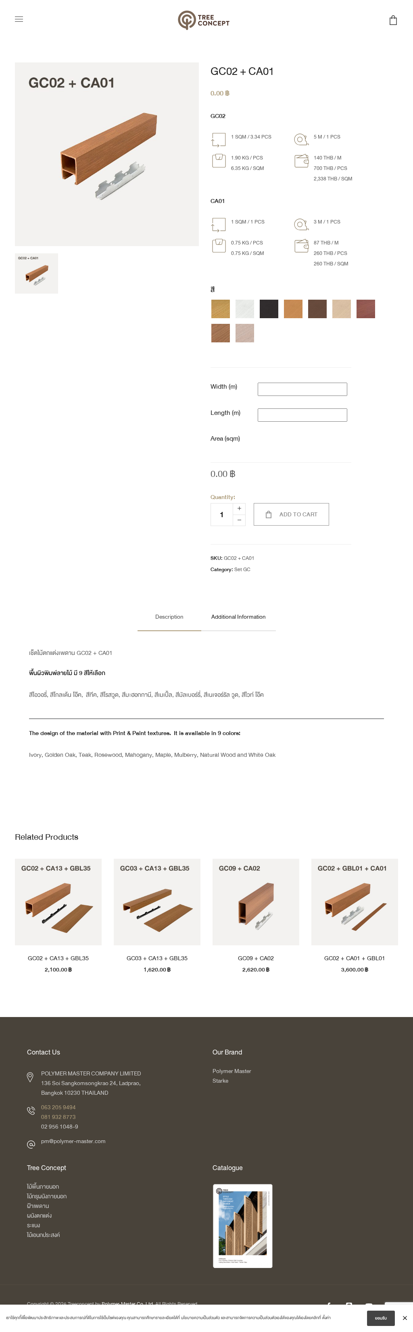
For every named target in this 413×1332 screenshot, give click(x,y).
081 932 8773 (58, 1117)
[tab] (169, 617)
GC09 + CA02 (256, 958)
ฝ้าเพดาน (38, 1206)
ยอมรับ (381, 1318)
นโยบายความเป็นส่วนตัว (200, 1318)
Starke (221, 1081)
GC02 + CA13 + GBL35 (58, 958)
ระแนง (33, 1225)
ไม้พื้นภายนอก (43, 1187)
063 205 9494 (58, 1107)
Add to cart (299, 515)
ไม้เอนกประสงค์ (43, 1235)
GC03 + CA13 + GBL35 (157, 958)
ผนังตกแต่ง (39, 1216)
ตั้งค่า (326, 1318)
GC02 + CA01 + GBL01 (354, 958)
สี (213, 290)
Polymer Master (232, 1071)
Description (169, 617)
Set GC (242, 569)
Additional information (238, 617)
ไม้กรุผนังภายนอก (47, 1196)
